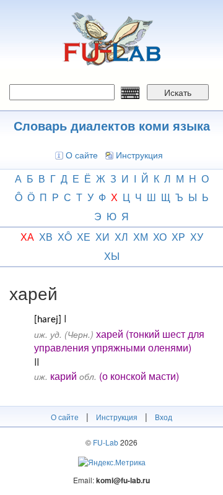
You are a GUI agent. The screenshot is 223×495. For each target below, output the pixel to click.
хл (121, 237)
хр (178, 237)
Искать (177, 92)
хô (65, 237)
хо (160, 237)
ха (27, 237)
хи (102, 237)
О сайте (82, 154)
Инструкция (139, 154)
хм (140, 237)
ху (196, 237)
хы (112, 256)
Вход (163, 416)
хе (83, 237)
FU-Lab (105, 442)
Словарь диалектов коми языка (112, 125)
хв (46, 237)
